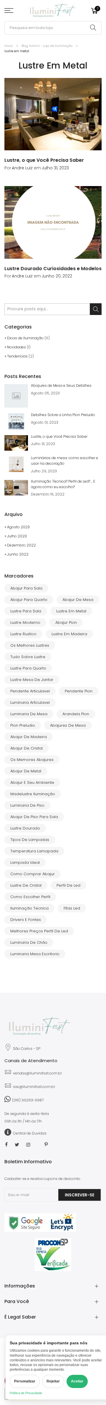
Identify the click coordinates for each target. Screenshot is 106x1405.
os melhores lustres (29, 645)
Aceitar (77, 1381)
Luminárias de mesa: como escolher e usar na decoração (64, 460)
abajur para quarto (28, 599)
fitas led (72, 908)
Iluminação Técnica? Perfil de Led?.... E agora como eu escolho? (63, 484)
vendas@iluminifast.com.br (37, 1073)
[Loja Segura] (40, 1230)
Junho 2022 (18, 554)
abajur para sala (26, 588)
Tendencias (17, 356)
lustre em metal (71, 611)
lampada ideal (25, 862)
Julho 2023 (17, 536)
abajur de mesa (77, 599)
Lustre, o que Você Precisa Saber (44, 160)
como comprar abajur (32, 874)
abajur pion (66, 622)
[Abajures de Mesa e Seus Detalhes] (16, 396)
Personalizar (24, 1381)
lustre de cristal (26, 885)
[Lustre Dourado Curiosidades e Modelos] (53, 222)
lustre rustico (23, 634)
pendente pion (78, 691)
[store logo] (53, 10)
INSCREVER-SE (79, 1195)
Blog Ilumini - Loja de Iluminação (46, 46)
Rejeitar (53, 1381)
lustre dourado (25, 828)
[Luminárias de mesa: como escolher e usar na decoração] (16, 464)
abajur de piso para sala (34, 817)
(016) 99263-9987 (28, 1100)
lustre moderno (25, 622)
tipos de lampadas (29, 839)
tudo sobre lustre (27, 657)
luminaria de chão (28, 942)
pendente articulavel (30, 691)
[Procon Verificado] (53, 1254)
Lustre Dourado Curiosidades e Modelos (53, 268)
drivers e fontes (25, 919)
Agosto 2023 (18, 526)
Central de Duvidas (30, 1133)
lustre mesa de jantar (31, 679)
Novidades (16, 347)
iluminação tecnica (29, 908)
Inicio (8, 46)
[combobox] (53, 28)
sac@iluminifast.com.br (34, 1086)
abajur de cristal (26, 748)
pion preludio (22, 725)
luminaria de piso (27, 805)
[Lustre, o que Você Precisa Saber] (53, 114)
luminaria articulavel (30, 702)
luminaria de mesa (28, 714)
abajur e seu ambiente (32, 782)
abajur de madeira (28, 737)
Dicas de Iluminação (25, 338)
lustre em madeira (69, 634)
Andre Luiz (22, 168)
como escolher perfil (30, 897)
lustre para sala (25, 611)
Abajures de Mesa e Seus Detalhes (61, 385)
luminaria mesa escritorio (34, 954)
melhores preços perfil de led (39, 931)
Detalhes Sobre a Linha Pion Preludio (63, 414)
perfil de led (68, 885)
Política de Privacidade (26, 1393)
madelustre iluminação (32, 794)
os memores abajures (32, 759)
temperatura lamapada (34, 851)
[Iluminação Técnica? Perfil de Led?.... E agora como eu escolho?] (16, 487)
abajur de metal (25, 771)
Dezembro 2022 (21, 545)
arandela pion (75, 714)
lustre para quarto (28, 668)
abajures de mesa (68, 725)
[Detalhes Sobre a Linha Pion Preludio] (16, 421)
